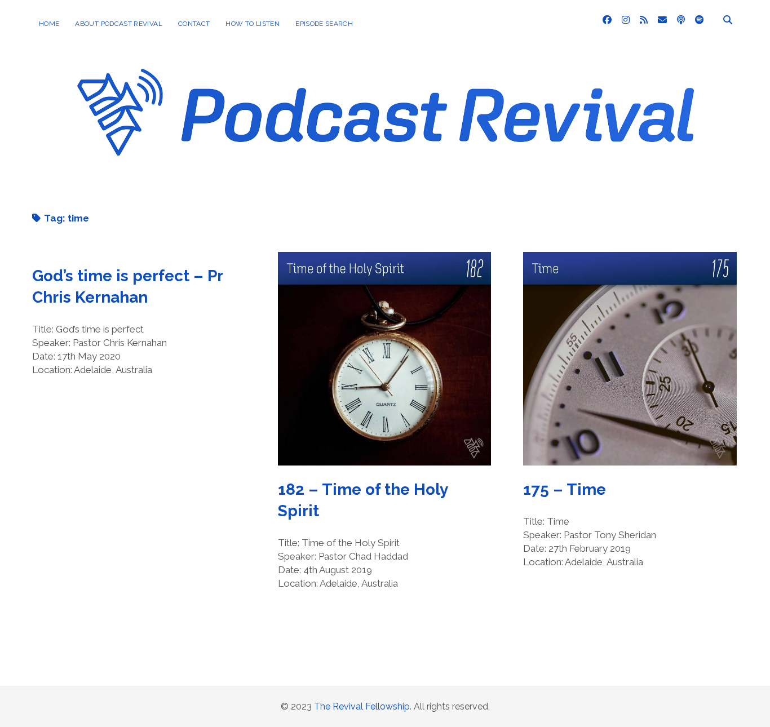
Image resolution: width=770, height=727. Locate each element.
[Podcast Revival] (385, 186)
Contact (194, 24)
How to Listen (252, 24)
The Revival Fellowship (362, 706)
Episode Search (324, 24)
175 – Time (630, 359)
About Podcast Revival (118, 24)
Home (49, 24)
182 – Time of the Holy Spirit (385, 359)
